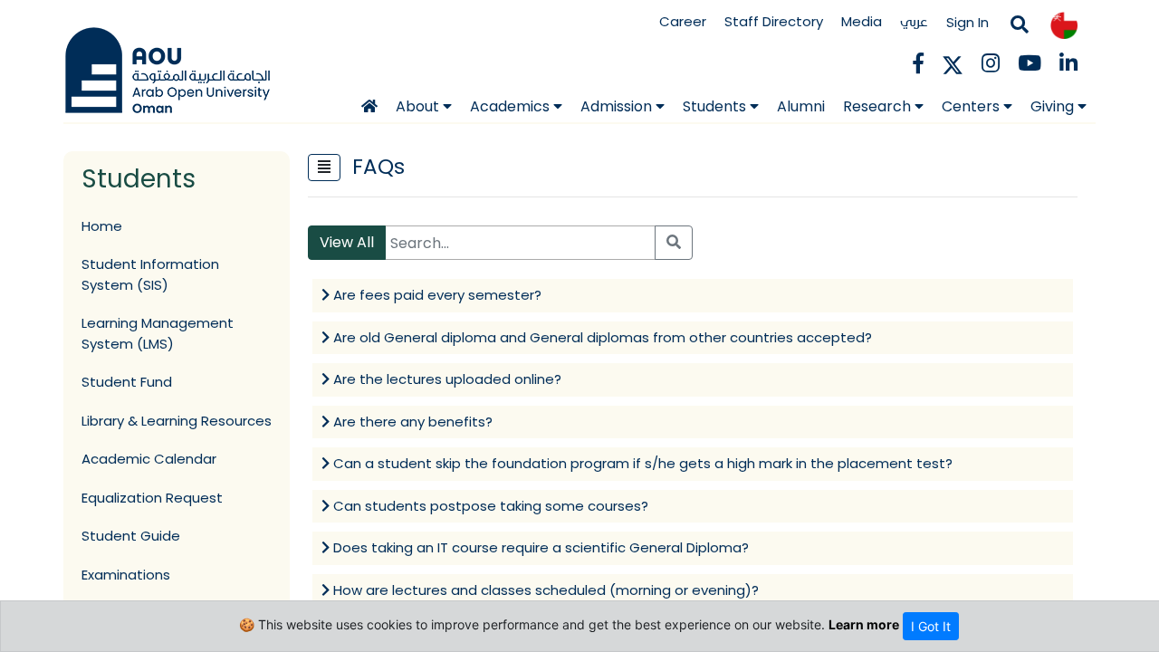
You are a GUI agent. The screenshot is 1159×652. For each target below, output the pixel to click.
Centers (972, 106)
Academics (511, 106)
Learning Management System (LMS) (157, 333)
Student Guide (130, 535)
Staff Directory (773, 21)
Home (101, 225)
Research (879, 106)
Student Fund (126, 381)
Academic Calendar (148, 458)
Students (716, 106)
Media (861, 21)
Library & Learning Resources (176, 420)
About (419, 106)
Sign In (967, 22)
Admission (618, 106)
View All (347, 242)
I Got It (931, 626)
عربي (914, 21)
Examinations (125, 574)
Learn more (864, 624)
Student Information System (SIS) (150, 274)
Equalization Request (152, 497)
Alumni (801, 106)
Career (682, 21)
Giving (1054, 106)
